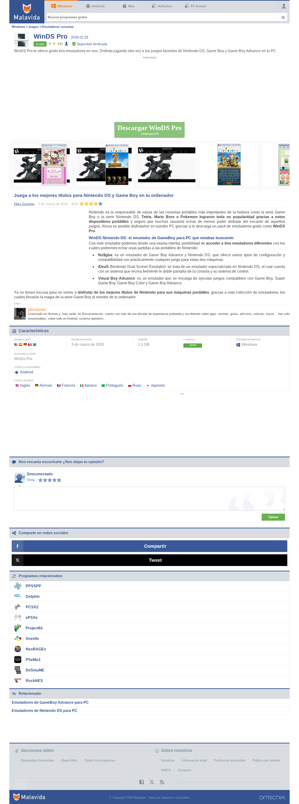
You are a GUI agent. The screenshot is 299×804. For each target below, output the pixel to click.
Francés (68, 385)
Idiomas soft (22, 339)
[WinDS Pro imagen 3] (167, 165)
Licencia (188, 339)
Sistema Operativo (248, 339)
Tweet (155, 560)
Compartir (155, 546)
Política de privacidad (230, 760)
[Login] (282, 5)
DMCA (166, 770)
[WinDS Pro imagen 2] (104, 165)
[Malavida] (26, 11)
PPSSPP (33, 586)
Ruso (136, 385)
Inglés (25, 385)
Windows (64, 6)
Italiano (91, 385)
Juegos (33, 27)
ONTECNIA (272, 797)
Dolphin (33, 596)
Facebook (139, 782)
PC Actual (198, 6)
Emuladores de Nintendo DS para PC (44, 711)
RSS (159, 782)
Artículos (165, 6)
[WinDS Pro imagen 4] (229, 165)
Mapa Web (69, 760)
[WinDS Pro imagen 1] (42, 165)
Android (98, 6)
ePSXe (32, 618)
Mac (131, 6)
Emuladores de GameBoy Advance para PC (50, 702)
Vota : (32, 480)
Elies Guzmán (37, 309)
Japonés (158, 385)
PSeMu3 (33, 660)
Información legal (194, 760)
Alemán (45, 385)
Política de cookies (266, 760)
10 (60, 480)
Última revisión (81, 339)
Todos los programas (99, 760)
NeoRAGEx (36, 649)
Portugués (114, 385)
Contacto (184, 770)
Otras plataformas (27, 367)
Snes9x (32, 639)
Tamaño (143, 339)
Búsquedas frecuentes (37, 760)
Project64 (34, 628)
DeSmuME (35, 670)
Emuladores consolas (58, 27)
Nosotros (167, 760)
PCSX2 (32, 607)
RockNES (34, 681)
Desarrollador (25, 354)
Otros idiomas (23, 380)
